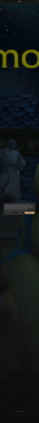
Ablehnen (19, 212)
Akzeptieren (29, 212)
